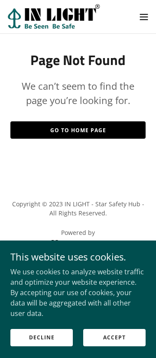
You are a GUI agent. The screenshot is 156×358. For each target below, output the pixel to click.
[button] (144, 17)
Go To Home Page (78, 130)
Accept (114, 337)
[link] (54, 16)
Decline (42, 337)
